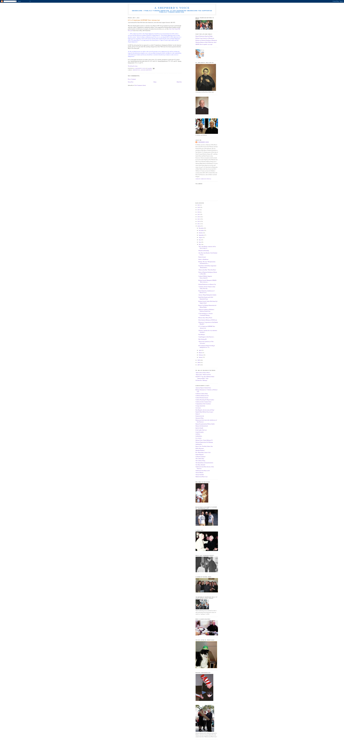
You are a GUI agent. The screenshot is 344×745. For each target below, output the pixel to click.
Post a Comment (132, 79)
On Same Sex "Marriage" (201, 380)
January (201, 357)
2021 (198, 205)
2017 (198, 210)
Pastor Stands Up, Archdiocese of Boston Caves (206, 291)
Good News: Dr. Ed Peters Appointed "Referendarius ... (207, 266)
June (200, 242)
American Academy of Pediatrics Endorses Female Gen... (206, 310)
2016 (198, 212)
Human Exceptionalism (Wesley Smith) (205, 424)
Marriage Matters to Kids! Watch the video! (206, 42)
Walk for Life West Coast (201, 476)
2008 (198, 362)
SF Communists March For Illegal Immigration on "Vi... (206, 346)
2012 (198, 221)
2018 (198, 207)
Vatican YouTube (200, 474)
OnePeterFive (199, 444)
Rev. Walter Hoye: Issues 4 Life (203, 452)
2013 (198, 219)
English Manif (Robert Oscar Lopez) (204, 412)
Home (155, 82)
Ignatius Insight (199, 428)
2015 (198, 214)
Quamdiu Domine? (200, 450)
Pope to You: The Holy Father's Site (204, 446)
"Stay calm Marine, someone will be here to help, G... (207, 247)
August (201, 237)
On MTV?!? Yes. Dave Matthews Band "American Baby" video (205, 377)
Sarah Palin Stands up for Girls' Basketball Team (205, 298)
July (200, 240)
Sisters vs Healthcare (203, 259)
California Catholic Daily (202, 393)
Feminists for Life (200, 416)
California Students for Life (202, 395)
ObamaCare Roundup (203, 250)
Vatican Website (199, 472)
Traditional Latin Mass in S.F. (203, 470)
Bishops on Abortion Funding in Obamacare (206, 40)
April (200, 350)
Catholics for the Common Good (203, 402)
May (200, 244)
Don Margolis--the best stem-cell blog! (205, 410)
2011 (198, 224)
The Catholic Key (200, 458)
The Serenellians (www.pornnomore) (204, 462)
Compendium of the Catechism (203, 404)
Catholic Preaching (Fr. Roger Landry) (205, 399)
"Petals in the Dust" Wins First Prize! (207, 270)
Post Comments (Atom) (140, 85)
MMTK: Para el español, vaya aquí (204, 44)
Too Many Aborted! (200, 465)
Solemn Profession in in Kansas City (207, 284)
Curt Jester (198, 408)
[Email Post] (153, 68)
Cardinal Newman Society (202, 397)
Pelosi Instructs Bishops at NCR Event (207, 320)
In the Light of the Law (201, 430)
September (201, 235)
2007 (198, 365)
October (201, 233)
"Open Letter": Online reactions (203, 374)
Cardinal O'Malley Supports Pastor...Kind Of (205, 277)
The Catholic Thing (200, 460)
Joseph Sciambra (200, 432)
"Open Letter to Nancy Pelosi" (203, 372)
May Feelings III (202, 339)
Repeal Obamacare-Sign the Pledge (204, 36)
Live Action (198, 438)
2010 (198, 226)
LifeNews (198, 434)
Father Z (198, 414)
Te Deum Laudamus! (201, 456)
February (201, 355)
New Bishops (201, 334)
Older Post (179, 82)
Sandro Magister (200, 454)
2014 (198, 217)
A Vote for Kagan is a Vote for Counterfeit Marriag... (205, 314)
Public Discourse (200, 448)
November (201, 230)
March (200, 352)
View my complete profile (203, 178)
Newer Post (130, 82)
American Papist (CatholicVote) (203, 388)
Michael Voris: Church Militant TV (204, 440)
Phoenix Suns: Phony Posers (205, 317)
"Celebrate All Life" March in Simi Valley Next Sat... (206, 287)
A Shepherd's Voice (172, 7)
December (201, 228)
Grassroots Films (200, 418)
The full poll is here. (133, 66)
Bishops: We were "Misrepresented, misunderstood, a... (206, 262)
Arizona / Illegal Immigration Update (207, 295)
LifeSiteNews (199, 436)
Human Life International (202, 426)
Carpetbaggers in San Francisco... (206, 337)
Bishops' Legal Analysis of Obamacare (205, 38)
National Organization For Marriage (204, 442)
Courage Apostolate (200, 406)
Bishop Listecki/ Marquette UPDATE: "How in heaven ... (207, 281)
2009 (198, 360)
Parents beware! (202, 257)
